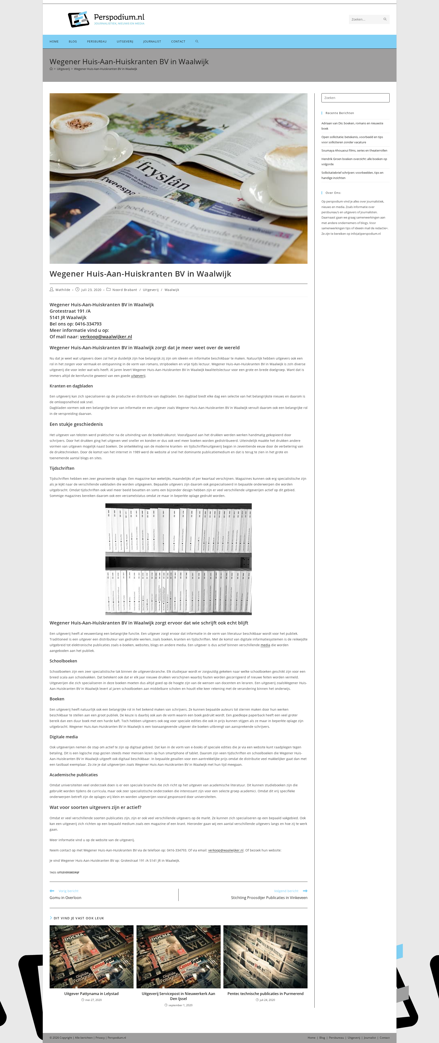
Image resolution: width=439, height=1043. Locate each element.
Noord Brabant (124, 290)
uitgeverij (138, 375)
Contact (385, 1038)
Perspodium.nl (117, 1038)
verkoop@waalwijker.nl (106, 336)
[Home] (51, 69)
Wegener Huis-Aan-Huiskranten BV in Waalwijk (105, 69)
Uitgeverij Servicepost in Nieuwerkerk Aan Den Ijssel (178, 996)
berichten (86, 1038)
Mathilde (63, 290)
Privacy (100, 1038)
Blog (322, 1038)
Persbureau (336, 1038)
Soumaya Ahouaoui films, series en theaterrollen (354, 150)
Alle (77, 1038)
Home (312, 1038)
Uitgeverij (151, 290)
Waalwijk (172, 290)
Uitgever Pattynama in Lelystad (91, 993)
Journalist (370, 1038)
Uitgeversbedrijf (68, 872)
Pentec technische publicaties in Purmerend (266, 993)
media (265, 645)
